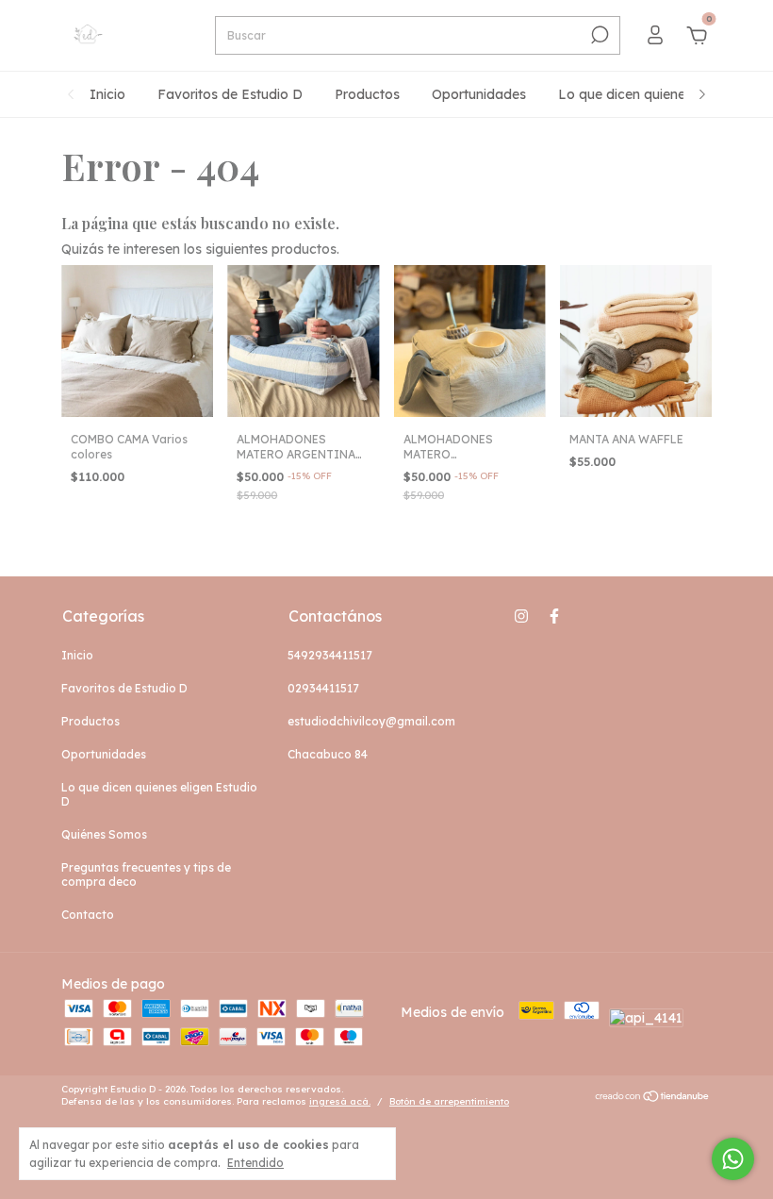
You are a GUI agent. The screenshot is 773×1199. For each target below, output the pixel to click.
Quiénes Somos (104, 834)
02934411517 (323, 688)
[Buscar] (598, 35)
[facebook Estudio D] (554, 616)
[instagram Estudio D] (521, 616)
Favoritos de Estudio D (230, 94)
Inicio (107, 94)
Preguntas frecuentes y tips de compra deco (146, 874)
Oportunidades (479, 94)
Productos (367, 94)
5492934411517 (330, 655)
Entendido (255, 1163)
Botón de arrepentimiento (449, 1101)
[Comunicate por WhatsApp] (733, 1159)
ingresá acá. (339, 1101)
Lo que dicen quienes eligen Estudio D (159, 794)
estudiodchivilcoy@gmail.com (371, 721)
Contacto (87, 915)
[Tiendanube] (653, 1098)
